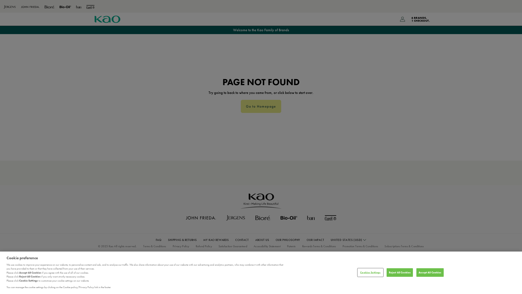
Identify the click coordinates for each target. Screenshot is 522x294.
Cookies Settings (370, 272)
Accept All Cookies (430, 272)
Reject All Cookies (400, 272)
